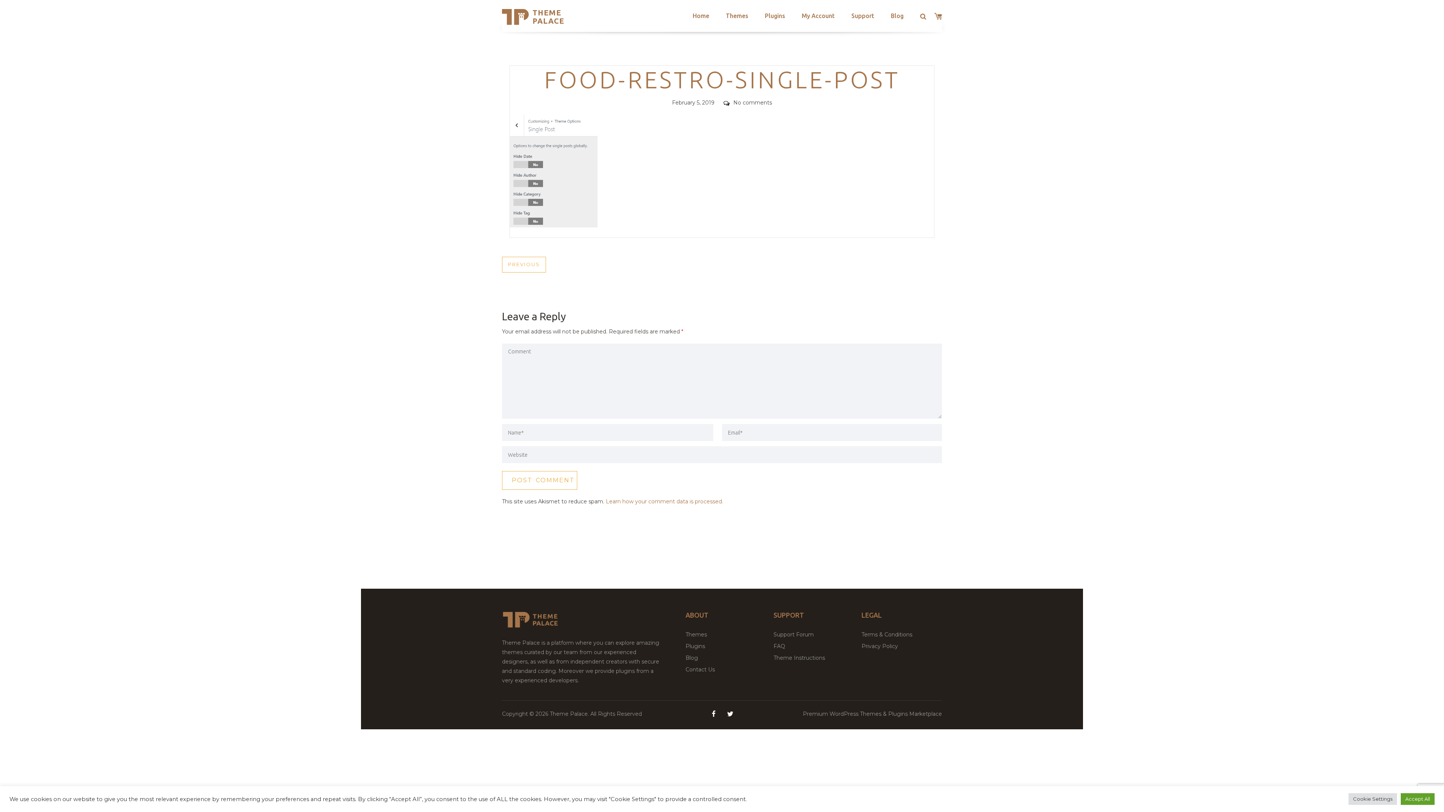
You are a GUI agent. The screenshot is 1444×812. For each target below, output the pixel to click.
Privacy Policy (880, 646)
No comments (752, 102)
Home (701, 15)
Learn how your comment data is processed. (664, 501)
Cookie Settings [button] (1372, 799)
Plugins (775, 15)
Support (862, 15)
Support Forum (794, 634)
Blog (897, 15)
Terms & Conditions (887, 634)
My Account (818, 15)
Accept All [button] (1417, 799)
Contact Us (700, 669)
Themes (737, 15)
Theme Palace (548, 16)
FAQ (779, 646)
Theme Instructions (799, 657)
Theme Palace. (570, 713)
